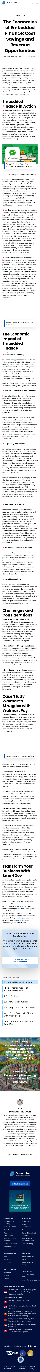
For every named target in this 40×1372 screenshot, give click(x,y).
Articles (7, 1275)
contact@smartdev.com (29, 1280)
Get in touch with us (20, 1184)
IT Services (26, 1230)
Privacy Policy (32, 1367)
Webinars (7, 1272)
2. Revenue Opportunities (16, 1001)
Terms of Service (22, 1367)
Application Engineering (8, 1234)
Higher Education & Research (29, 1234)
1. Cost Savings (11, 996)
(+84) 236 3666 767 (28, 1276)
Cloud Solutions (10, 1227)
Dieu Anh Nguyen (14, 57)
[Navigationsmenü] (37, 3)
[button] (20, 960)
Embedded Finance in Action (18, 982)
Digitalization (9, 1230)
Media (24, 1259)
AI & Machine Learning (9, 1222)
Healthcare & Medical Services (28, 1239)
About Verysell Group (27, 1263)
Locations (7, 1262)
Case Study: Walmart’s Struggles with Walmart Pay (20, 1014)
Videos (6, 1279)
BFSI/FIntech (26, 1221)
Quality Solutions (10, 1244)
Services (7, 1256)
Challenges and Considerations (20, 1007)
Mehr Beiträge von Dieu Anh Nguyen (20, 1154)
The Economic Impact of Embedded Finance (16, 989)
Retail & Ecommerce (26, 1226)
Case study (20, 15)
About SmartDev (28, 1256)
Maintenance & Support (10, 1239)
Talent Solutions (10, 1247)
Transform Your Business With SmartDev (18, 1022)
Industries (7, 1259)
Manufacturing (27, 1244)
